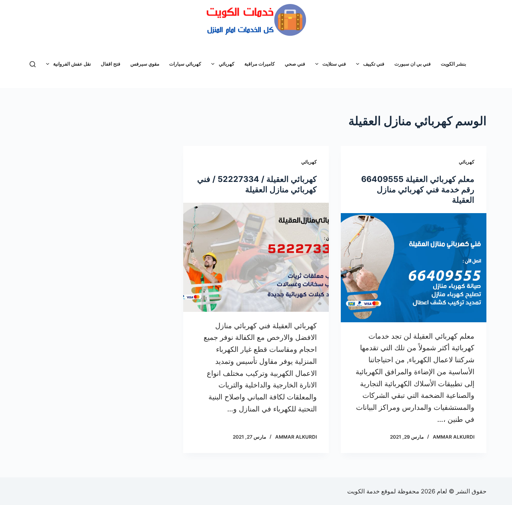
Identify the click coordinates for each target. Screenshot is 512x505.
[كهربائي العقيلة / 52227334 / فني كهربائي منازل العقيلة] (256, 257)
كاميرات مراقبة (259, 64)
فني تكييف (373, 64)
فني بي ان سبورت (412, 64)
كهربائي (226, 64)
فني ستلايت (334, 64)
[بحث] (33, 64)
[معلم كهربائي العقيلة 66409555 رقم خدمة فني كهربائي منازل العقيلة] (413, 267)
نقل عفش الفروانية (72, 64)
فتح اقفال (110, 64)
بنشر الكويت (453, 64)
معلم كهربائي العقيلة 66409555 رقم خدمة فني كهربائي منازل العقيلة (417, 189)
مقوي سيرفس (144, 64)
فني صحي (295, 64)
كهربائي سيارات (185, 64)
